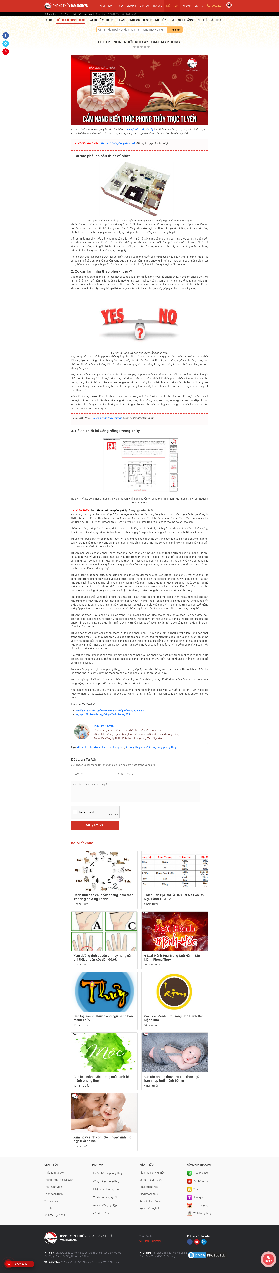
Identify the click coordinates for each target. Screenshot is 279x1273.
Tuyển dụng (51, 1201)
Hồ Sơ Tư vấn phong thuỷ (107, 1173)
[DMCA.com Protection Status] (207, 1255)
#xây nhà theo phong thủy (109, 747)
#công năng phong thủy (162, 747)
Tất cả (48, 20)
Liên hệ (48, 1208)
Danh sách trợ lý (53, 1194)
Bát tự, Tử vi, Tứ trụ (101, 20)
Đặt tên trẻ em (101, 1213)
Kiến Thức (64, 14)
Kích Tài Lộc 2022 (54, 1215)
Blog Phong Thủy (154, 20)
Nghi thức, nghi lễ (150, 1208)
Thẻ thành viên (53, 1186)
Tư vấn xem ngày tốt (105, 1197)
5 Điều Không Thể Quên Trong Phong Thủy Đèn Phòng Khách (110, 710)
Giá (92, 510)
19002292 (216, 5)
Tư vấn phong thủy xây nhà (107, 418)
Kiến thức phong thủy (82, 14)
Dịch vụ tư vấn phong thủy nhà (118, 143)
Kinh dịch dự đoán (150, 1201)
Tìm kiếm (174, 29)
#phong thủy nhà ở (137, 747)
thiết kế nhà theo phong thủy (110, 510)
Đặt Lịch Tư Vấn (95, 825)
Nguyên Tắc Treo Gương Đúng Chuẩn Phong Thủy (103, 714)
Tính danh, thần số (182, 20)
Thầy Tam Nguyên (104, 725)
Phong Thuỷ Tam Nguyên (58, 1179)
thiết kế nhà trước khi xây (138, 129)
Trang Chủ (51, 14)
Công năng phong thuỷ (106, 1181)
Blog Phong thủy (149, 1194)
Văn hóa (216, 20)
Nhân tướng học (129, 20)
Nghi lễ (202, 20)
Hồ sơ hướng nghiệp (105, 1205)
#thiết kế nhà (85, 747)
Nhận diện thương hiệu (106, 1189)
